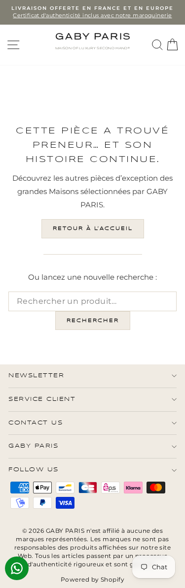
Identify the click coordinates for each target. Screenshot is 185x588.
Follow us (33, 469)
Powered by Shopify (92, 579)
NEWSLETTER (36, 375)
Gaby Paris (33, 446)
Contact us (35, 422)
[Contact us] (17, 568)
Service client (41, 399)
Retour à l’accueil (93, 228)
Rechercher (93, 320)
